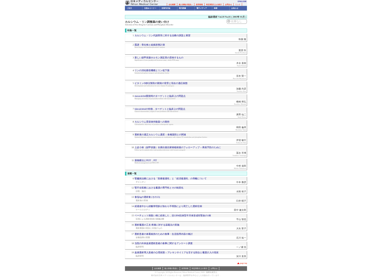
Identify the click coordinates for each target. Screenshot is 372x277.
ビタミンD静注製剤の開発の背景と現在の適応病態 (161, 83)
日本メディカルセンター (144, 3)
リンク (237, 4)
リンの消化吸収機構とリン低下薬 (152, 70)
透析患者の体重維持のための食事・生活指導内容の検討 (164, 234)
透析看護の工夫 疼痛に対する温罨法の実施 (157, 225)
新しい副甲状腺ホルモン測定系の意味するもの (159, 57)
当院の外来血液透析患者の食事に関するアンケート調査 (164, 243)
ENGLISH (242, 1)
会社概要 (172, 4)
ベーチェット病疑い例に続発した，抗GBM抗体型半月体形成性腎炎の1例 (173, 215)
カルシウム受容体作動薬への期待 (152, 122)
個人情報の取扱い (186, 4)
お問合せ (228, 4)
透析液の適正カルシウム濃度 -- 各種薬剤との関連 (160, 134)
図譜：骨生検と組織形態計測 (150, 45)
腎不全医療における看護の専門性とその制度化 (159, 187)
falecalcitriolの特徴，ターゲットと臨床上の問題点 (160, 109)
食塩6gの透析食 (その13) (147, 197)
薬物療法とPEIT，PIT (146, 160)
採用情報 (199, 4)
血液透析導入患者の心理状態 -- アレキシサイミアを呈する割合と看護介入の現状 (177, 252)
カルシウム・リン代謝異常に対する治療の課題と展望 (162, 35)
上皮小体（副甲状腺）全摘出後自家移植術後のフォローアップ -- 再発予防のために (178, 147)
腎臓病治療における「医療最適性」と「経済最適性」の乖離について (171, 178)
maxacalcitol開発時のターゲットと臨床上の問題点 (160, 96)
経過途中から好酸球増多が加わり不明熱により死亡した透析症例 (168, 206)
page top (243, 263)
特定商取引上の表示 (214, 4)
